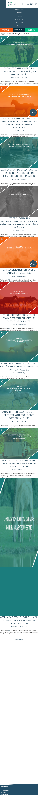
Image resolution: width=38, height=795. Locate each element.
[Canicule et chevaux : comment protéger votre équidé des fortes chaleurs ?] (19, 409)
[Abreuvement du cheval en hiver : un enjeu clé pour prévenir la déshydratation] (19, 615)
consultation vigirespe (6, 29)
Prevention (19, 19)
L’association (19, 9)
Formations (19, 22)
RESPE (10, 81)
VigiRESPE (5, 790)
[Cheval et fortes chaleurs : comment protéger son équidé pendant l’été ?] (19, 66)
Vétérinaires (19, 26)
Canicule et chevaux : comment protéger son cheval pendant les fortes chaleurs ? (19, 366)
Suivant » (20, 639)
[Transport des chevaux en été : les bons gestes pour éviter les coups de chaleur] (19, 458)
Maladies (19, 16)
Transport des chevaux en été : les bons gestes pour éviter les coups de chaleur (19, 463)
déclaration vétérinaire (31, 29)
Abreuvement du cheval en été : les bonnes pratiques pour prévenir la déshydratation (19, 173)
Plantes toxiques (19, 29)
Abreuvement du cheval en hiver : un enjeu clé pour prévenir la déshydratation (19, 620)
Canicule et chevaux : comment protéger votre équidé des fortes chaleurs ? (19, 415)
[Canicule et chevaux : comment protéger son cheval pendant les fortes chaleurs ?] (19, 361)
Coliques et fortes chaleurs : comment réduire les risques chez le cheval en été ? (19, 318)
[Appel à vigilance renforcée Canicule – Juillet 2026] (19, 267)
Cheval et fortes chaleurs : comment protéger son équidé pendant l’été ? (19, 71)
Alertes (19, 12)
